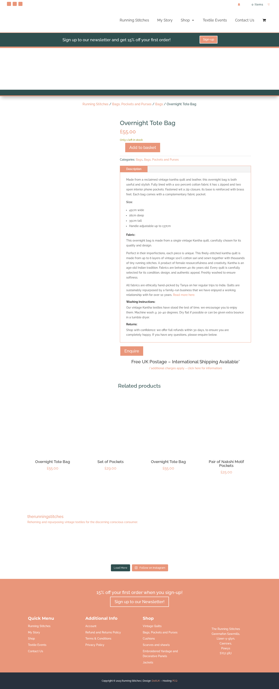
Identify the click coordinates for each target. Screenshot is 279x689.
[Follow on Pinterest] (9, 4)
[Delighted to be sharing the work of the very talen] (246, 546)
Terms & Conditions (98, 638)
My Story (165, 20)
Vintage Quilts (152, 626)
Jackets (148, 662)
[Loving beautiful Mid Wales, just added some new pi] (139, 546)
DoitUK (156, 680)
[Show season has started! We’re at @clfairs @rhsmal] (193, 546)
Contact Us (244, 20)
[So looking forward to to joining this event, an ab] (86, 546)
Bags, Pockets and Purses (132, 104)
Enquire (131, 351)
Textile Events (215, 20)
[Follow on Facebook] (15, 4)
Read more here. (184, 294)
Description (133, 169)
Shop (185, 20)
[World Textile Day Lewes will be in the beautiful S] (32, 546)
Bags (159, 104)
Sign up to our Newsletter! (139, 601)
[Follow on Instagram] (20, 4)
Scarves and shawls (156, 644)
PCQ (174, 680)
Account (90, 626)
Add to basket (142, 147)
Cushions (149, 638)
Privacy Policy (94, 644)
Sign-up (208, 39)
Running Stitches (134, 20)
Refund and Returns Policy (103, 632)
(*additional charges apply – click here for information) (185, 368)
